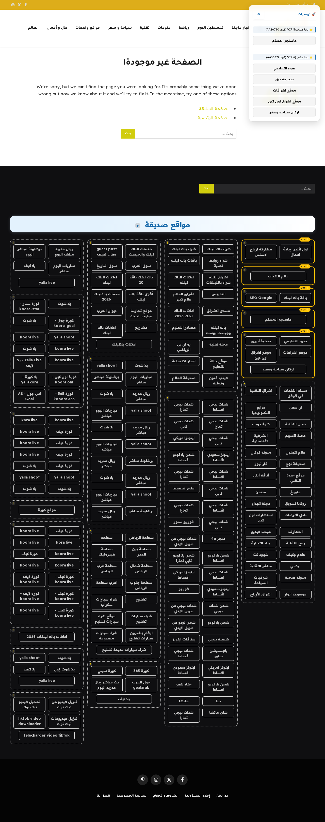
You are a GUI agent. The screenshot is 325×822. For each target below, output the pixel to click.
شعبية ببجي (218, 639)
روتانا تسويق (295, 503)
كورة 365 (141, 670)
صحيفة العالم (184, 378)
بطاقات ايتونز (183, 639)
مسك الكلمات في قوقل (295, 393)
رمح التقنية (295, 543)
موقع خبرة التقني (295, 478)
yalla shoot (106, 365)
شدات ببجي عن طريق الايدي (184, 541)
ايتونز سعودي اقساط (218, 457)
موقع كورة (47, 509)
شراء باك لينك (218, 249)
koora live (29, 337)
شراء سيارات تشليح (141, 619)
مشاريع (141, 327)
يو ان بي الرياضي (183, 347)
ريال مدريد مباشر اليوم (64, 252)
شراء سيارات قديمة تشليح (124, 649)
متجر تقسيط (183, 488)
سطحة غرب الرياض (106, 568)
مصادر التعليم (184, 327)
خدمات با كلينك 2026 (106, 297)
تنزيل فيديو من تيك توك (64, 704)
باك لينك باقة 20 (141, 280)
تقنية (145, 28)
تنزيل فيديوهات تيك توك (64, 721)
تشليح (141, 599)
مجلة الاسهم (295, 435)
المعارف (295, 531)
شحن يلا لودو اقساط (183, 457)
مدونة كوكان (261, 452)
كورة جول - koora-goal (64, 323)
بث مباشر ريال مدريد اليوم (106, 685)
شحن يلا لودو (218, 622)
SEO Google (261, 297)
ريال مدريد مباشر (141, 396)
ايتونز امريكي (183, 438)
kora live (29, 420)
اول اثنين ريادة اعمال (295, 252)
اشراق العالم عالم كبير (183, 297)
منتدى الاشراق (218, 310)
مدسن (260, 492)
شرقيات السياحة (261, 580)
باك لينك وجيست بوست (218, 330)
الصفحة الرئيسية (214, 117)
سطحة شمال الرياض (141, 568)
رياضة (184, 28)
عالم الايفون (295, 452)
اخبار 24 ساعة (184, 361)
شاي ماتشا (218, 712)
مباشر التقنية (261, 566)
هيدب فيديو (261, 531)
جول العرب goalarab (141, 685)
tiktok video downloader (29, 721)
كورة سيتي (107, 670)
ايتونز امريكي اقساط (183, 575)
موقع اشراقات (295, 352)
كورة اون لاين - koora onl (64, 379)
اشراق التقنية (261, 390)
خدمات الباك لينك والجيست (141, 252)
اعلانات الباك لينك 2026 (183, 313)
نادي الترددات (295, 515)
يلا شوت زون (64, 669)
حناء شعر (183, 684)
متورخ (295, 492)
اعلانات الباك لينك (183, 280)
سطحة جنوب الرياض (141, 585)
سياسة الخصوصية (132, 796)
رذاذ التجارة (260, 543)
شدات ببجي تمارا (183, 407)
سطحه (106, 537)
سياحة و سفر (120, 28)
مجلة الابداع (260, 503)
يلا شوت (141, 365)
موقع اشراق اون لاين (261, 355)
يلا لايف (124, 699)
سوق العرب (141, 265)
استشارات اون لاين (261, 517)
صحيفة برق (261, 341)
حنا (218, 701)
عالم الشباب (278, 276)
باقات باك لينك (184, 260)
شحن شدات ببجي (218, 608)
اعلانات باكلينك (124, 344)
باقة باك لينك (295, 297)
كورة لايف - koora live (64, 579)
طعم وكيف (295, 554)
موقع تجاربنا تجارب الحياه (141, 313)
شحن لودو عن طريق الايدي (184, 625)
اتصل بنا (103, 796)
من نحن (222, 796)
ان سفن (295, 407)
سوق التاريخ (106, 265)
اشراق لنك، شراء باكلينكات (218, 280)
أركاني (295, 566)
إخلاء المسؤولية (197, 796)
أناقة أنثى (261, 475)
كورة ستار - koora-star (29, 306)
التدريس (218, 294)
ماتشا (184, 701)
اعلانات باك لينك (107, 330)
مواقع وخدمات (87, 28)
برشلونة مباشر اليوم (29, 252)
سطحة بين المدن (141, 552)
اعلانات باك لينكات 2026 (47, 636)
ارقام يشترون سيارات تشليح (141, 635)
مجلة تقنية (218, 344)
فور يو (183, 589)
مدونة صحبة (295, 577)
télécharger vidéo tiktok (47, 735)
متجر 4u (218, 538)
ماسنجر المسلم (278, 319)
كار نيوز (261, 463)
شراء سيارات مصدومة (106, 635)
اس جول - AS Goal (29, 396)
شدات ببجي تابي (183, 424)
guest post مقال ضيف (106, 252)
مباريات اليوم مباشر (141, 379)
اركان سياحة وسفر (278, 369)
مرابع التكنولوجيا (261, 410)
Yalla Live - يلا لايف (29, 363)
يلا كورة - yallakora (29, 379)
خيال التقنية (295, 424)
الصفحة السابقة (214, 108)
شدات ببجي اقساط (218, 407)
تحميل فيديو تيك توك (29, 704)
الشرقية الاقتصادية (260, 438)
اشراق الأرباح (260, 594)
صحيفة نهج (295, 463)
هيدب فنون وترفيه (218, 380)
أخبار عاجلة (241, 28)
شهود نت (260, 554)
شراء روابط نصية (218, 263)
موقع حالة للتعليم (218, 364)
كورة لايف (64, 431)
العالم (33, 28)
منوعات (164, 28)
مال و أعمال (57, 28)
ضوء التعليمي (295, 341)
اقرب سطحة (106, 582)
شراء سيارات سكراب (106, 602)
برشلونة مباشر (106, 377)
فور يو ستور (184, 521)
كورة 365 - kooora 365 (64, 396)
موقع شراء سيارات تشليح (107, 619)
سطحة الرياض (141, 537)
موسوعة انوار (295, 594)
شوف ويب (261, 424)
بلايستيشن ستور (218, 653)
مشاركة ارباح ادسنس (261, 252)
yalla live (47, 282)
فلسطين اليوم (210, 28)
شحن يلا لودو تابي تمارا (183, 558)
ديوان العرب (107, 310)
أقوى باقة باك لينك (141, 297)
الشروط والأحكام (166, 796)
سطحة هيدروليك (107, 552)
